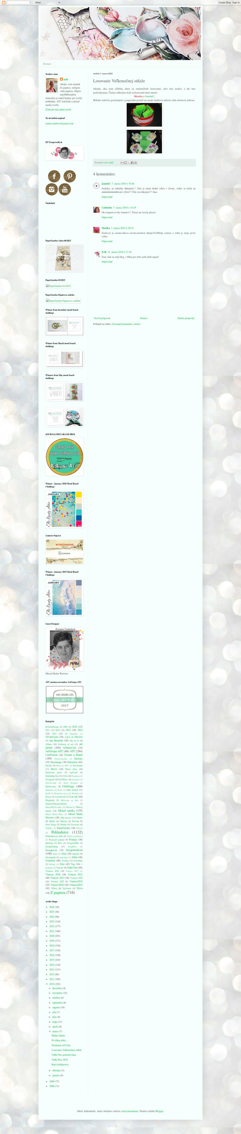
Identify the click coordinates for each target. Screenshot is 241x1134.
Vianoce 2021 (75, 874)
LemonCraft (60, 796)
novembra (57, 993)
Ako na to (74, 740)
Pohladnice (59, 831)
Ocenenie (75, 824)
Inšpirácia (49, 790)
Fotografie (50, 779)
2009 (65, 726)
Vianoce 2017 (72, 871)
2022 (52, 926)
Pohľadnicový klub (54, 836)
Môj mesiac (66, 817)
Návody (75, 821)
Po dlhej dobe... (60, 1040)
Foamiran (76, 776)
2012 (58, 730)
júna (54, 1016)
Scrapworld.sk (74, 850)
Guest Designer (71, 782)
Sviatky (65, 860)
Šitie (62, 864)
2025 (52, 911)
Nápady (63, 821)
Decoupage (56, 762)
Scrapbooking (52, 846)
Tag (73, 864)
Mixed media (66, 810)
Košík (48, 793)
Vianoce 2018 (53, 874)
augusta (56, 1007)
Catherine (107, 207)
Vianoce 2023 (57, 877)
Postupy (73, 839)
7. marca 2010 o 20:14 (122, 228)
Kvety (48, 796)
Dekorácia (72, 762)
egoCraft (73, 772)
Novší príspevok (102, 318)
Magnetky (50, 800)
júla (54, 1012)
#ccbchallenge (52, 726)
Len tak (73, 796)
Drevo (54, 769)
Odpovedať (107, 196)
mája (55, 1021)
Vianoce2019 (76, 881)
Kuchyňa (75, 793)
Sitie (64, 853)
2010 (74, 726)
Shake (55, 853)
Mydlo (52, 821)
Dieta (58, 765)
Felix (65, 775)
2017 (52, 950)
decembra (57, 988)
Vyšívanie (66, 888)
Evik (104, 252)
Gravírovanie (51, 782)
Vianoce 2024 (76, 877)
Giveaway (75, 779)
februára (56, 1070)
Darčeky (78, 758)
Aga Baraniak (56, 740)
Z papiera (57, 892)
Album (49, 744)
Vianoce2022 (76, 884)
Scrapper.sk (51, 850)
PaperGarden (63, 828)
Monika (106, 228)
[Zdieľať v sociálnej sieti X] (129, 162)
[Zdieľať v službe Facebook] (132, 162)
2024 (52, 916)
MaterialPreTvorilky (54, 807)
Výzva (79, 888)
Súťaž (74, 857)
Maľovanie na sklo (69, 800)
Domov (47, 64)
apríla (55, 1026)
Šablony (52, 864)
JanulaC (149, 96)
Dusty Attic (71, 769)
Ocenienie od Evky (61, 1045)
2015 (54, 733)
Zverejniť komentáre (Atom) (126, 324)
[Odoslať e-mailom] (122, 162)
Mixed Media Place (54, 814)
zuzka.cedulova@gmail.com (60, 123)
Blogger (159, 1111)
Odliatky (49, 828)
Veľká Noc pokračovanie (64, 1054)
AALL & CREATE (74, 737)
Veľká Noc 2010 (60, 1059)
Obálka (63, 824)
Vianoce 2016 (52, 871)
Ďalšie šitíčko (58, 1035)
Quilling (49, 843)
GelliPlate (63, 779)
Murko (80, 817)
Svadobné (50, 860)
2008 (52, 1086)
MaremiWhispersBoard (56, 803)
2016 (52, 955)
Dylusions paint (54, 772)
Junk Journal (72, 789)
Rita (60, 843)
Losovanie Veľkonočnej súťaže (67, 1050)
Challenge (68, 786)
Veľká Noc (72, 867)
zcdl (66, 79)
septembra (57, 1002)
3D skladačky (71, 733)
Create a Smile (73, 755)
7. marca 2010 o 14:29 (124, 207)
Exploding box (52, 775)
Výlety (54, 888)
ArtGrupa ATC (54, 751)
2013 (68, 730)
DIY (66, 765)
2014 (80, 730)
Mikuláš (69, 807)
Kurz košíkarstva (60, 1064)
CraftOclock (52, 754)
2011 (48, 730)
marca (55, 1031)
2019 (52, 940)
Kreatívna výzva (61, 793)
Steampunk (51, 857)
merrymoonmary (130, 1111)
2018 (52, 945)
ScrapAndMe (73, 843)
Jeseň (60, 790)
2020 (52, 935)
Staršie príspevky (186, 318)
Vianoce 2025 (57, 881)
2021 (52, 931)
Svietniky (78, 860)
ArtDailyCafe (69, 747)
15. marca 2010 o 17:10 (119, 252)
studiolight (63, 857)
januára (56, 1075)
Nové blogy (51, 824)
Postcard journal (56, 839)
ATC (73, 751)
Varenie (59, 867)
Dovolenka (78, 765)
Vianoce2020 (57, 884)
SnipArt (75, 853)
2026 (52, 907)
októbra (56, 997)
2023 (52, 921)
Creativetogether (61, 758)
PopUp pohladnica (75, 836)
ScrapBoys (72, 846)
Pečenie (79, 828)
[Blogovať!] (125, 162)
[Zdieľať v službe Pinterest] (135, 162)
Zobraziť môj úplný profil (58, 109)
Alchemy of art (65, 744)
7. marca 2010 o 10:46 (123, 183)
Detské (49, 765)
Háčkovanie (51, 786)
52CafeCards (52, 737)
